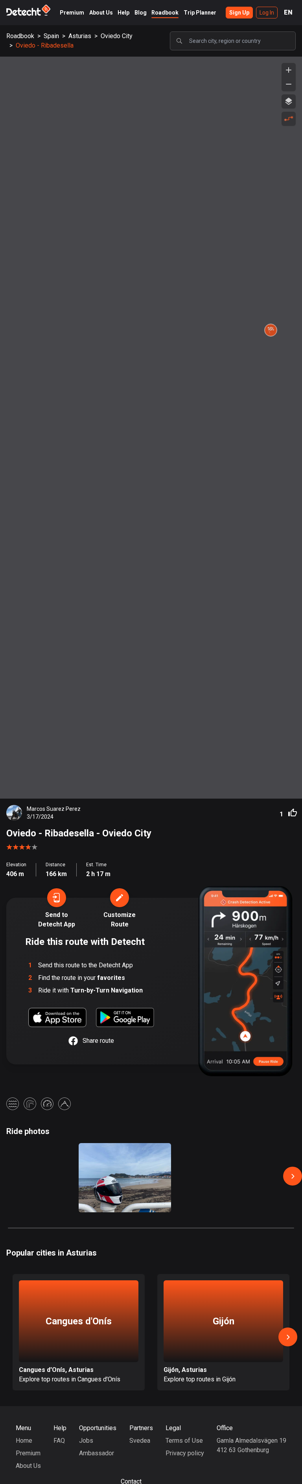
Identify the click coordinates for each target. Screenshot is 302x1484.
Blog (140, 12)
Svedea (139, 1440)
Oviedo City (117, 36)
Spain (51, 36)
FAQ (59, 1440)
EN (288, 12)
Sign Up (239, 12)
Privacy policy (185, 1453)
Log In (267, 12)
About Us (101, 12)
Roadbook (165, 12)
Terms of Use (184, 1440)
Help (123, 12)
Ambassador (96, 1453)
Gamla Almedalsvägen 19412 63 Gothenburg (251, 1445)
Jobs (86, 1440)
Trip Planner (200, 12)
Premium (72, 12)
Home (24, 1440)
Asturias (79, 36)
